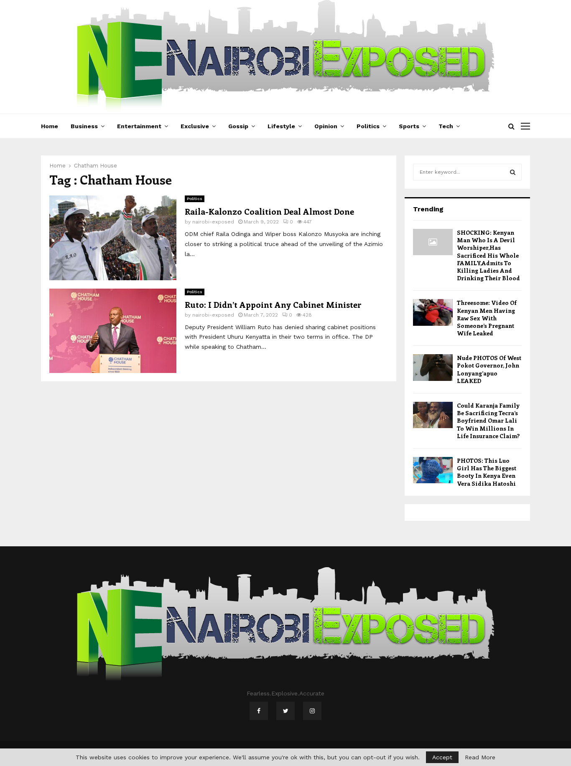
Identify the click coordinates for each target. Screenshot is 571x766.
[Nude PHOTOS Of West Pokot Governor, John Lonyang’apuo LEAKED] (433, 367)
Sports (409, 126)
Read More (480, 757)
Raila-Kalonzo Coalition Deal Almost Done (269, 211)
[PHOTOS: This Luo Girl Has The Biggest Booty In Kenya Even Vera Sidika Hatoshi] (433, 470)
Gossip (238, 126)
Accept (442, 757)
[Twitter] (285, 711)
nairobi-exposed (213, 222)
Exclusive (195, 126)
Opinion (325, 126)
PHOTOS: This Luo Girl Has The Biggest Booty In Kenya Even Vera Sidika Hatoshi (486, 472)
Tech (445, 126)
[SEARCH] (513, 172)
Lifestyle (281, 126)
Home (49, 126)
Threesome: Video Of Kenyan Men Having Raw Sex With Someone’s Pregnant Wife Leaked (487, 318)
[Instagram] (312, 711)
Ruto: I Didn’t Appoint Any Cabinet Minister (273, 304)
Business (84, 126)
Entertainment (139, 126)
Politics (368, 126)
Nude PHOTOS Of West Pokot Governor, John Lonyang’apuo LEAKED (489, 369)
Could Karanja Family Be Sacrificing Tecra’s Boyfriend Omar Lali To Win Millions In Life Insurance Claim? (488, 420)
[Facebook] (259, 711)
